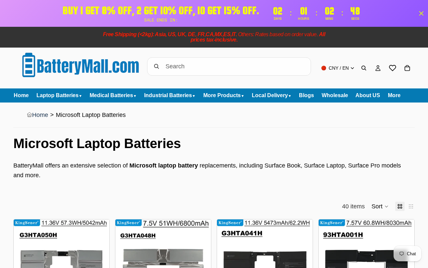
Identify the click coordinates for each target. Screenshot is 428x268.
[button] (380, 206)
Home (40, 115)
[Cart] (407, 68)
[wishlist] (392, 68)
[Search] (363, 68)
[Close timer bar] (421, 13)
